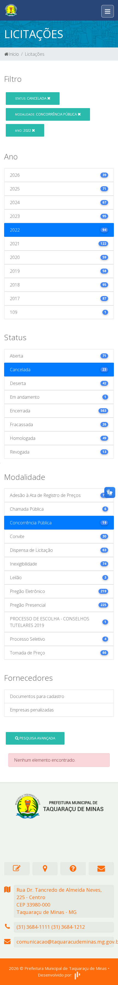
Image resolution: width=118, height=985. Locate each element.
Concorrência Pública (46, 114)
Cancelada (31, 98)
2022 (23, 130)
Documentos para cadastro (37, 696)
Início (14, 54)
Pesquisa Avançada (37, 738)
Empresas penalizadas (32, 710)
